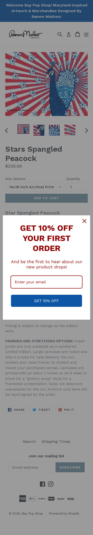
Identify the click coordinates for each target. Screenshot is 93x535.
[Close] (84, 221)
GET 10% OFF (46, 301)
